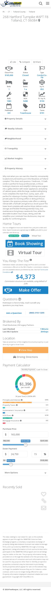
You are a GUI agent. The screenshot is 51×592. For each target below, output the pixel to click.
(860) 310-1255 (36, 312)
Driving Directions (27, 357)
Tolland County (19, 11)
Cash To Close (41, 369)
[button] (25, 118)
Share (38, 62)
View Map (26, 350)
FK (4, 11)
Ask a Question (14, 313)
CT (9, 11)
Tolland (32, 11)
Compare (25, 62)
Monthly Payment (28, 369)
